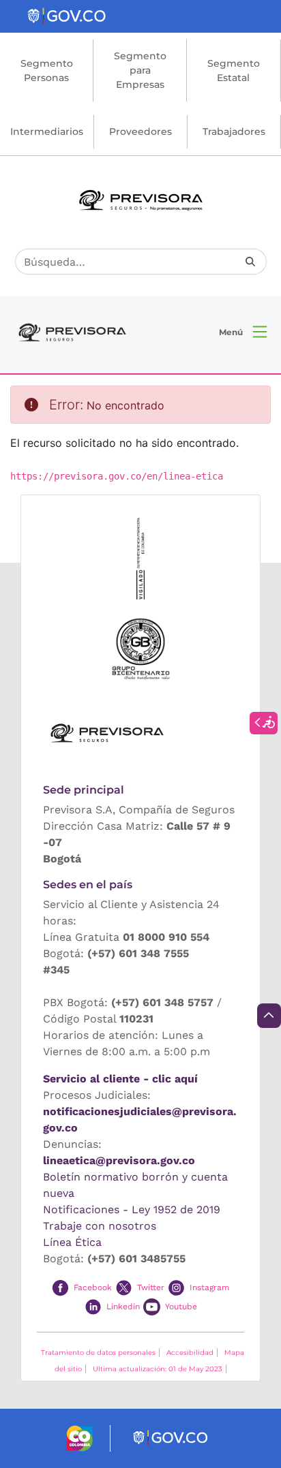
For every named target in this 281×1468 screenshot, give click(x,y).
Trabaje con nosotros (99, 1225)
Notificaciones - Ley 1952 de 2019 (131, 1209)
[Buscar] (250, 262)
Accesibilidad (189, 1352)
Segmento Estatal (233, 70)
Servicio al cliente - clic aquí (120, 1078)
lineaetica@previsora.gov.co (119, 1160)
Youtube (181, 1306)
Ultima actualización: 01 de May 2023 (157, 1368)
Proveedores (140, 131)
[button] (243, 332)
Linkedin (123, 1306)
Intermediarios (46, 131)
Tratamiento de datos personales (98, 1352)
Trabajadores (234, 131)
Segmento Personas (46, 70)
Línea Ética (72, 1242)
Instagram (209, 1287)
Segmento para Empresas (140, 70)
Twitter (150, 1287)
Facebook (93, 1287)
